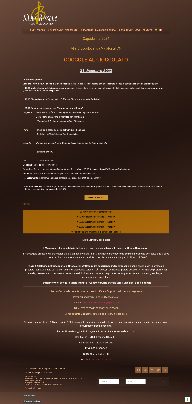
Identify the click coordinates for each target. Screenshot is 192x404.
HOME (31, 30)
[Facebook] (138, 370)
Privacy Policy (30, 395)
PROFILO (41, 30)
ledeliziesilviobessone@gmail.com (101, 302)
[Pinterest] (145, 370)
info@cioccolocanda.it (99, 359)
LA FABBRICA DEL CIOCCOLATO (62, 30)
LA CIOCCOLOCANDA (105, 30)
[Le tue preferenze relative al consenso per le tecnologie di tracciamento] (187, 399)
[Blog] (158, 370)
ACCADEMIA (87, 30)
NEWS (138, 30)
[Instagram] (165, 370)
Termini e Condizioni (32, 401)
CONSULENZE (126, 30)
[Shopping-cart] (152, 370)
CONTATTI (148, 30)
